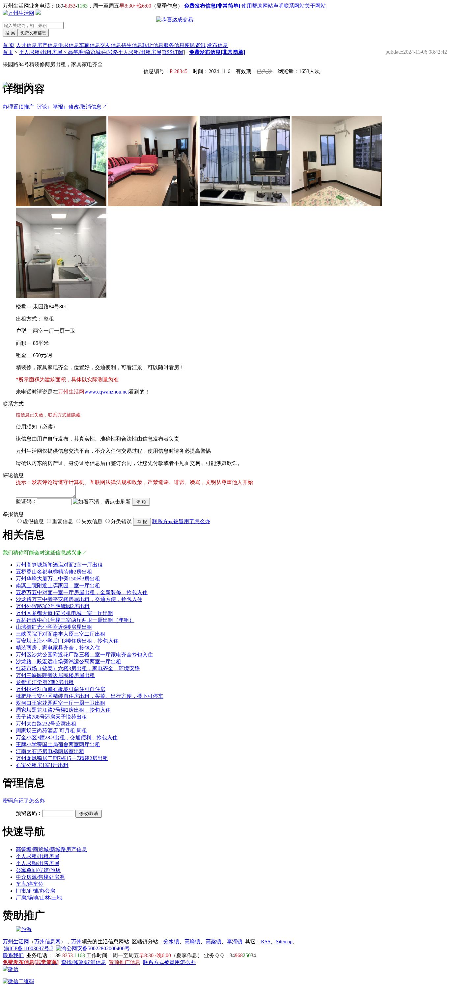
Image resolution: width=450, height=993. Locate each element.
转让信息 (152, 45)
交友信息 (110, 45)
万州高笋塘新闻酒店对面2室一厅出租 (59, 565)
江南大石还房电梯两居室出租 (50, 751)
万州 (76, 941)
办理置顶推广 (18, 107)
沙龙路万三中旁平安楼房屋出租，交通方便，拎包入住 (79, 599)
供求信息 (68, 45)
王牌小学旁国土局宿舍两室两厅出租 (58, 744)
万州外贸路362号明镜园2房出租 (53, 606)
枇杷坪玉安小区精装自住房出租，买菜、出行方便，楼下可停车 (89, 696)
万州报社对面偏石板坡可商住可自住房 (60, 689)
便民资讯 (195, 45)
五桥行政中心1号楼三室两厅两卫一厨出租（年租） (75, 620)
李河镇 (234, 941)
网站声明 (273, 6)
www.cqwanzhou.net (106, 392)
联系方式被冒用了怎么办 (181, 521)
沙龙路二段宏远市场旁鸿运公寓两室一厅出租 (68, 661)
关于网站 (315, 6)
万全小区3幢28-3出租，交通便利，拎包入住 (67, 737)
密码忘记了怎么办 (24, 800)
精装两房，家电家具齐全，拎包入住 (58, 647)
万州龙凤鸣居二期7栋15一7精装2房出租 (62, 758)
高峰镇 (192, 941)
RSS (265, 941)
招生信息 (131, 45)
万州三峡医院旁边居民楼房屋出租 (55, 675)
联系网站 (294, 6)
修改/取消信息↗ (88, 107)
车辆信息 (89, 45)
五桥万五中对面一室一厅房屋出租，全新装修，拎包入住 (82, 592)
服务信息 (173, 45)
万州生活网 (16, 941)
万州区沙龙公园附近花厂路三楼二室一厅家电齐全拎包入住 (84, 654)
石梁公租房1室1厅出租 (42, 765)
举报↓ (59, 107)
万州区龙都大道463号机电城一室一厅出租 (64, 613)
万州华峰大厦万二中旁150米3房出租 (58, 578)
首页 (8, 52)
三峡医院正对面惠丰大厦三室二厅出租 (60, 634)
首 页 (8, 45)
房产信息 (47, 45)
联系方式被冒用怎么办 (169, 962)
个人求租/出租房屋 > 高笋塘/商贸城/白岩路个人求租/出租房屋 (90, 52)
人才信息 (26, 45)
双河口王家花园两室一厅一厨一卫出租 (60, 703)
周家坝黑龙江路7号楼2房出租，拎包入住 (63, 710)
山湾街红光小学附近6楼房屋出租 (54, 627)
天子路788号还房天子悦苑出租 (51, 717)
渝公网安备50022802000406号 (95, 948)
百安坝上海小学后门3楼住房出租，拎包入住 (67, 641)
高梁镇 (213, 941)
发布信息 (217, 45)
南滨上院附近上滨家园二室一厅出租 (58, 585)
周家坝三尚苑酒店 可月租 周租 (51, 730)
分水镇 (171, 941)
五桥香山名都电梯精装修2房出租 (54, 571)
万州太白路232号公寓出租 (46, 723)
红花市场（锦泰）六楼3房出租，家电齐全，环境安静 (78, 668)
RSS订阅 (173, 52)
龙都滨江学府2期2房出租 (45, 682)
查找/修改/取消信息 (83, 962)
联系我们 (13, 955)
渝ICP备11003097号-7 (28, 948)
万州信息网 (47, 941)
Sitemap (284, 941)
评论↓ (43, 107)
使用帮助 (252, 6)
